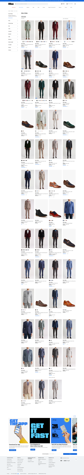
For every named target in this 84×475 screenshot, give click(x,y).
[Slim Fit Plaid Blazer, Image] (69, 89)
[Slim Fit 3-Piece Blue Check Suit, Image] (27, 179)
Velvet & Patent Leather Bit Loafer (69, 131)
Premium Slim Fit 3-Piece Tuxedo (54, 44)
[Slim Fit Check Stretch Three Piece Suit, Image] (55, 298)
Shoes (44, 7)
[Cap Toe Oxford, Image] (69, 60)
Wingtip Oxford (51, 223)
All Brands (19, 464)
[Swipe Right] (75, 416)
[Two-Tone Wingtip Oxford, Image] (69, 298)
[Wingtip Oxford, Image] (55, 209)
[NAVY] (41, 41)
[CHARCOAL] (32, 41)
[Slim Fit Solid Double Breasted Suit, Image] (27, 30)
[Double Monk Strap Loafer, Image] (41, 60)
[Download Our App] (18, 430)
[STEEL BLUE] (44, 100)
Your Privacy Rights (14, 473)
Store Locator (19, 462)
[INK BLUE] (52, 280)
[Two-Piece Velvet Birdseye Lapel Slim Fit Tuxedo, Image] (27, 238)
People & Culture (31, 461)
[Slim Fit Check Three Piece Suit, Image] (41, 149)
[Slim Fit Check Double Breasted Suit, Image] (41, 357)
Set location (10, 17)
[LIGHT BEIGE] (55, 41)
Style (9, 36)
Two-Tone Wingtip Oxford (67, 310)
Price (9, 20)
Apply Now (62, 0)
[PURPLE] (66, 100)
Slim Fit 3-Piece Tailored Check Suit (55, 252)
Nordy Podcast (20, 469)
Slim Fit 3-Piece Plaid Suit (53, 283)
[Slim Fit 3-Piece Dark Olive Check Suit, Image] (69, 149)
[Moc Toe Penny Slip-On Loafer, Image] (69, 238)
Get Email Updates (20, 467)
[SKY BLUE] (64, 41)
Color (9, 28)
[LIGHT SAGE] (69, 41)
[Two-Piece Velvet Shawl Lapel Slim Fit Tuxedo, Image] (27, 149)
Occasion (9, 31)
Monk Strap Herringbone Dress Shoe (41, 312)
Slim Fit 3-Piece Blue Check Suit (27, 191)
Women (28, 7)
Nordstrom (50, 459)
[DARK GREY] (38, 41)
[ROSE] (66, 220)
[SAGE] (38, 100)
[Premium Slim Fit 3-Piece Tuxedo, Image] (55, 30)
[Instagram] (66, 461)
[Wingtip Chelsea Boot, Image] (41, 209)
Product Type (10, 23)
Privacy (8, 473)
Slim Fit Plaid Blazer (66, 103)
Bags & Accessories (51, 7)
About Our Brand (20, 459)
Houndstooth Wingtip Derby (54, 193)
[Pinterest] (65, 461)
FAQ (7, 467)
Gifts (71, 7)
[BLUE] (49, 340)
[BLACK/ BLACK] (52, 220)
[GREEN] (21, 368)
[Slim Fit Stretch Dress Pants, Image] (27, 60)
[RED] (27, 41)
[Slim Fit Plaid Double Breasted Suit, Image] (27, 209)
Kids (38, 7)
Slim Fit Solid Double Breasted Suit (27, 44)
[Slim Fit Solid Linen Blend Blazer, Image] (41, 119)
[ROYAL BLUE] (44, 41)
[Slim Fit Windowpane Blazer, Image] (69, 209)
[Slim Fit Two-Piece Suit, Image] (55, 119)
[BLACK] (29, 41)
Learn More (32, 449)
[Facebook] (61, 461)
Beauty (60, 7)
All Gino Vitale (23, 16)
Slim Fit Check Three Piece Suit (40, 161)
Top (76, 459)
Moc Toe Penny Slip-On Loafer (68, 250)
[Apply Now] (61, 430)
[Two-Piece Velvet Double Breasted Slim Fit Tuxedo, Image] (41, 238)
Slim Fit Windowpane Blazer (67, 223)
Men (33, 7)
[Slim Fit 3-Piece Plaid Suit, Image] (55, 269)
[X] (63, 461)
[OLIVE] (63, 100)
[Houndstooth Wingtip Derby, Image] (55, 179)
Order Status (9, 459)
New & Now (21, 7)
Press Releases (51, 464)
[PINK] (67, 41)
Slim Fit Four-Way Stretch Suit (40, 44)
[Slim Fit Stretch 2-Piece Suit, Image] (69, 30)
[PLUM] (23, 368)
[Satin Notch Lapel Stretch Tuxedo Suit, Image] (55, 89)
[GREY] (49, 160)
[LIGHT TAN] (70, 41)
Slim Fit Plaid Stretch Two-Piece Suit (41, 193)
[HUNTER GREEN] (30, 41)
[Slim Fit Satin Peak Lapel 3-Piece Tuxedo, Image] (27, 89)
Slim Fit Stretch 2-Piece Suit (68, 44)
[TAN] (41, 100)
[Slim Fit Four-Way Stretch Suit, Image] (41, 30)
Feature (9, 47)
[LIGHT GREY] (24, 41)
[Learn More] (40, 430)
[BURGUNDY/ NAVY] (49, 220)
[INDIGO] (63, 220)
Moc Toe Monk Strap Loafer (67, 191)
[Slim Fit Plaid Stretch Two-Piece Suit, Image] (41, 179)
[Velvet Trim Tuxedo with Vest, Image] (55, 329)
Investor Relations (52, 462)
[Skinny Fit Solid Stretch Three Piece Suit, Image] (41, 89)
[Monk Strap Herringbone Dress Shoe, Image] (41, 298)
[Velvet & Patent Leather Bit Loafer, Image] (69, 119)
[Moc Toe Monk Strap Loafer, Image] (69, 179)
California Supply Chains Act (32, 473)
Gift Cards (9, 464)
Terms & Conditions (23, 473)
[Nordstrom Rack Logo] (11, 4)
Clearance (13, 7)
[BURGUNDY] (50, 41)
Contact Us (9, 469)
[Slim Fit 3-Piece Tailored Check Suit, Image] (55, 238)
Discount (9, 39)
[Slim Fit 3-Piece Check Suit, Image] (55, 60)
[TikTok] (68, 461)
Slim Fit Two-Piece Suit (53, 131)
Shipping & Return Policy (11, 462)
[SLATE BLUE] (26, 41)
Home (66, 7)
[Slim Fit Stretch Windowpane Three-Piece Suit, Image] (55, 357)
